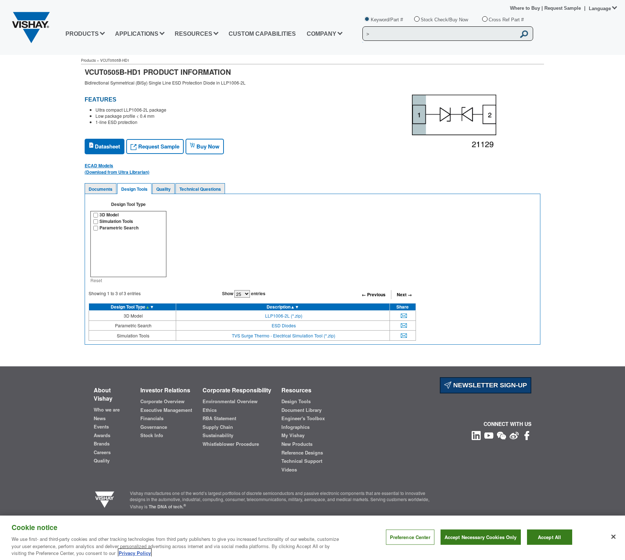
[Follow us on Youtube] (488, 434)
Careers (102, 452)
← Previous (374, 294)
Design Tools (134, 189)
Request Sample (158, 146)
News (100, 418)
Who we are (107, 409)
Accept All (549, 537)
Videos (289, 469)
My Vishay (293, 435)
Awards (102, 435)
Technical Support (301, 461)
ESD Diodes (284, 325)
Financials (151, 418)
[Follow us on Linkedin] (476, 434)
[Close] (613, 537)
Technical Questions (200, 189)
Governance (153, 427)
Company (321, 34)
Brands (102, 443)
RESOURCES (193, 34)
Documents (100, 189)
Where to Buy (525, 8)
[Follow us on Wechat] (501, 434)
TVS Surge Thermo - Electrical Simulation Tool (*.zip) (283, 335)
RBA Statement (219, 418)
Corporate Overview (162, 401)
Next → (404, 294)
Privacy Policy (135, 552)
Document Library (301, 410)
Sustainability (218, 435)
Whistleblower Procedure (231, 444)
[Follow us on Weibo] (514, 434)
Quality (163, 189)
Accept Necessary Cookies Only (481, 537)
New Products (296, 444)
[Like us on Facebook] (526, 434)
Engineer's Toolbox (303, 418)
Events (101, 426)
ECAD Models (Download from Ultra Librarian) (117, 168)
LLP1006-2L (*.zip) (283, 316)
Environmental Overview (230, 401)
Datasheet (106, 146)
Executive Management (166, 410)
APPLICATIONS (136, 34)
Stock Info (151, 435)
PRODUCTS (82, 34)
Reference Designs (302, 452)
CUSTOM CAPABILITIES (262, 34)
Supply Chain (218, 427)
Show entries (243, 293)
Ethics (210, 410)
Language (600, 8)
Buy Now (207, 146)
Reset (96, 280)
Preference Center (410, 537)
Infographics (295, 427)
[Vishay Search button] (524, 34)
